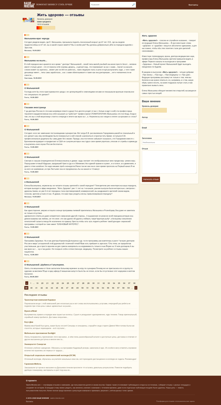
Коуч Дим (28, 322)
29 (88, 283)
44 (52, 287)
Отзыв (145, 148)
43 (47, 287)
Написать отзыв (151, 179)
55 (108, 287)
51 (88, 287)
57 (118, 287)
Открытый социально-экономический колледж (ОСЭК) (50, 355)
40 (31, 287)
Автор (145, 117)
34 (114, 283)
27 (78, 283)
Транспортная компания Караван (40, 299)
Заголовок (147, 138)
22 (53, 283)
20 (42, 283)
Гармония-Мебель (32, 363)
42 (42, 287)
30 (93, 283)
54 (103, 287)
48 (72, 287)
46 (62, 287)
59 (128, 287)
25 (68, 283)
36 (124, 283)
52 (93, 287)
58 (123, 287)
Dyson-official (30, 311)
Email (144, 127)
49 (77, 287)
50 (82, 287)
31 (98, 283)
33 (109, 283)
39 (26, 287)
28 (83, 283)
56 (113, 287)
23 (58, 283)
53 (98, 287)
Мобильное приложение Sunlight (39, 333)
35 (119, 283)
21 (47, 283)
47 (67, 287)
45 (57, 287)
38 (134, 283)
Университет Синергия (35, 344)
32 (104, 283)
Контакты (29, 401)
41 (36, 287)
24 (63, 283)
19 (37, 283)
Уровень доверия (150, 106)
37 (129, 283)
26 (73, 283)
